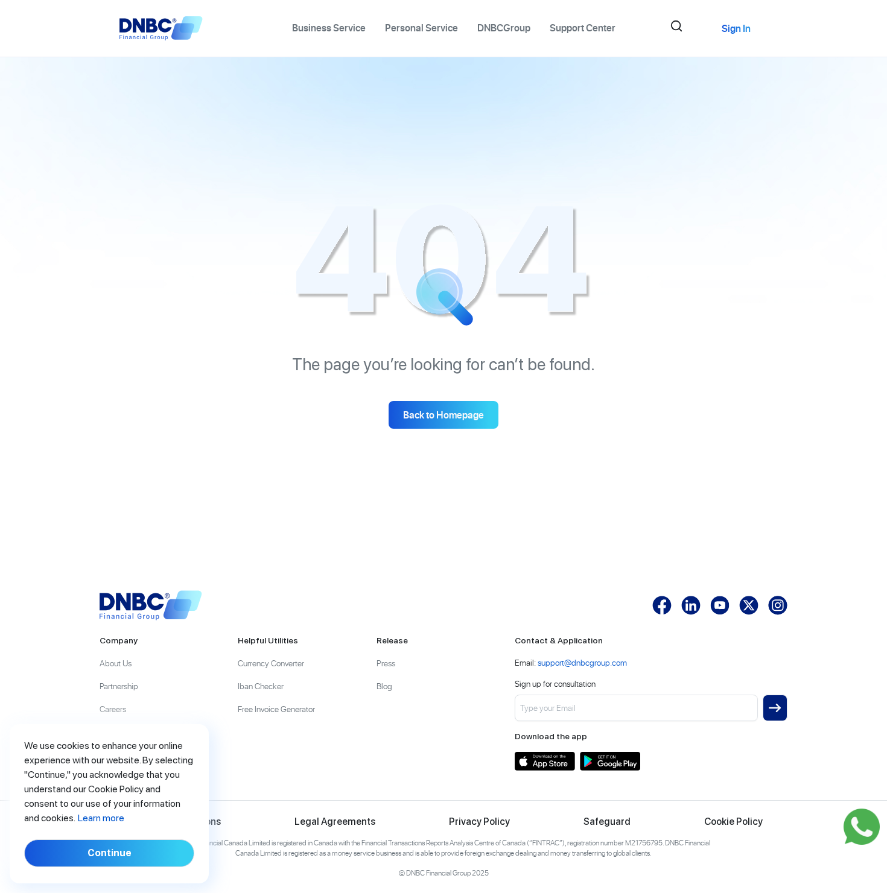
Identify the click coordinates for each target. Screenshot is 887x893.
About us (116, 663)
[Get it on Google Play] (610, 761)
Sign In (736, 28)
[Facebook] (662, 605)
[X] (748, 605)
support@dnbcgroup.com (582, 662)
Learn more (101, 818)
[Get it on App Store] (545, 761)
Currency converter (271, 663)
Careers (113, 709)
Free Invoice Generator (276, 709)
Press (386, 663)
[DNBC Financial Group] (151, 605)
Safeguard (607, 821)
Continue (109, 853)
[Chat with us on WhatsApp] (862, 827)
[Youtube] (720, 605)
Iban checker (261, 686)
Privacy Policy (479, 821)
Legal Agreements (334, 821)
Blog (384, 686)
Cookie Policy (733, 821)
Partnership (119, 686)
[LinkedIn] (691, 605)
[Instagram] (777, 605)
